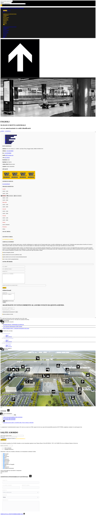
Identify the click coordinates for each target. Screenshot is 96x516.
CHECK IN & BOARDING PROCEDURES (12, 417)
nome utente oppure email (6, 435)
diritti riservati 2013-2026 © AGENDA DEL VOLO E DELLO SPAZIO (18, 422)
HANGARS (5, 19)
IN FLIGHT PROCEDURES (9, 418)
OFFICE (5, 21)
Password (3, 437)
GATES (4, 16)
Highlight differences (8, 449)
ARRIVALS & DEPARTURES (9, 14)
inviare (4, 287)
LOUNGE (5, 18)
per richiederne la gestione (7, 239)
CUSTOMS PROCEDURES (9, 419)
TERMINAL (6, 15)
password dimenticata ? (20, 438)
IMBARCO (3, 439)
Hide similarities (7, 448)
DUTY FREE (6, 17)
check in (5, 10)
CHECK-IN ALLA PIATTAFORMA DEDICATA (12, 514)
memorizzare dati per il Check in (8, 438)
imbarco (8, 10)
